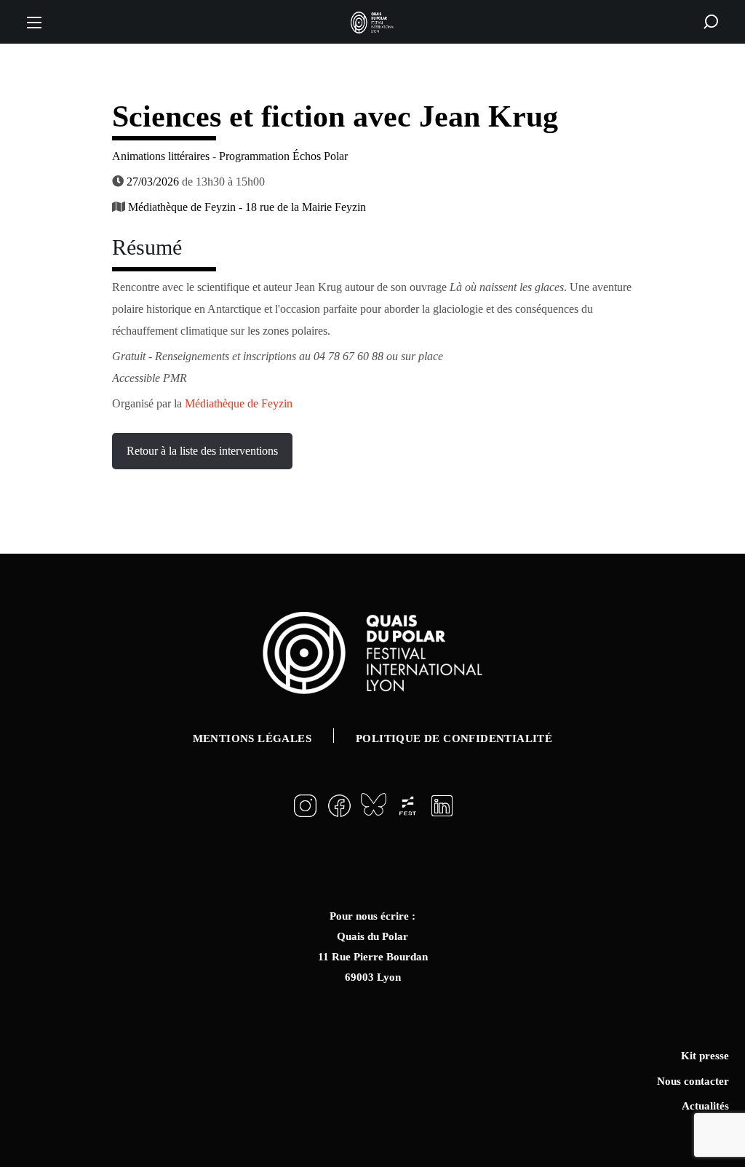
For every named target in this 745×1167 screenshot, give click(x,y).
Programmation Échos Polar (283, 156)
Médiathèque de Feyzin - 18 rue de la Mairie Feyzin (247, 207)
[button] (711, 22)
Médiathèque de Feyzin (237, 403)
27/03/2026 (153, 181)
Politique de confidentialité (454, 738)
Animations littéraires (161, 156)
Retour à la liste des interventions (202, 451)
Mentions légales (252, 738)
